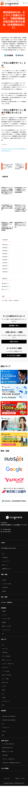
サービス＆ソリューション (8, 548)
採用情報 (4, 622)
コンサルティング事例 (6, 583)
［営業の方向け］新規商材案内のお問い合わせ (11, 762)
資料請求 (3, 710)
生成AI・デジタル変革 (6, 675)
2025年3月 (5, 262)
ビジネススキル (5, 667)
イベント (6, 289)
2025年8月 (5, 250)
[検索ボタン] (24, 3)
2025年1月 (5, 268)
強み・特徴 (4, 597)
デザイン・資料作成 (6, 656)
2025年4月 (5, 259)
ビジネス (4, 686)
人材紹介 (4, 697)
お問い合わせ (4, 740)
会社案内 (3, 608)
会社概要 (4, 611)
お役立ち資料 (4, 652)
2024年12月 (5, 271)
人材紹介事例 (4, 587)
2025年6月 (5, 253)
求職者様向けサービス (6, 568)
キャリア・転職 (5, 678)
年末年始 (10, 300)
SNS (3, 633)
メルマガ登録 (4, 768)
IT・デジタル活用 (5, 671)
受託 (3, 705)
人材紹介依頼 (4, 755)
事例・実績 (4, 574)
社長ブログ (7, 286)
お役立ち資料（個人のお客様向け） (9, 720)
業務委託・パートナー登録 (7, 751)
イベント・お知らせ (6, 602)
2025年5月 (5, 256)
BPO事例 (4, 580)
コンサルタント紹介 (6, 618)
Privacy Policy (6, 778)
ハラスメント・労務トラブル (8, 663)
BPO (3, 553)
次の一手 (3, 639)
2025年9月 (5, 247)
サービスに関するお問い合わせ (8, 744)
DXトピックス (5, 648)
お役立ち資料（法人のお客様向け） (9, 716)
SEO (3, 645)
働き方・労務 (4, 682)
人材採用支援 (4, 557)
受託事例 (4, 591)
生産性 (3, 690)
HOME (3, 542)
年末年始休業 (16, 300)
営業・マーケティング (6, 660)
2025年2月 (5, 265)
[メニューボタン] (26, 3)
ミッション (4, 615)
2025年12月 (5, 244)
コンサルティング (5, 561)
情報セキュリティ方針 (6, 626)
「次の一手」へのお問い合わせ (8, 759)
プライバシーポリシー (6, 630)
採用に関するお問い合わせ (7, 747)
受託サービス (4, 565)
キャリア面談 (4, 300)
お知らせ (6, 283)
